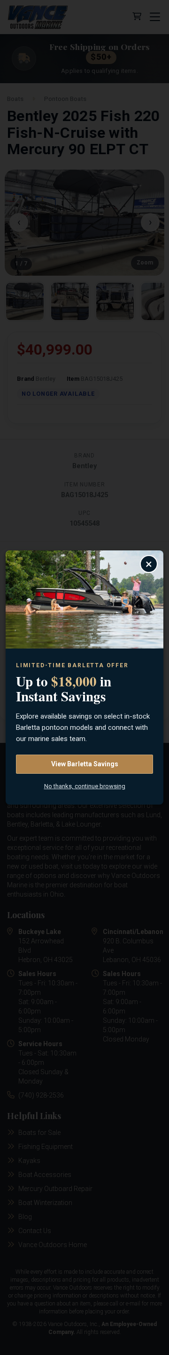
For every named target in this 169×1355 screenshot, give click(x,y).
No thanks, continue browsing (84, 786)
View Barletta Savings (84, 764)
